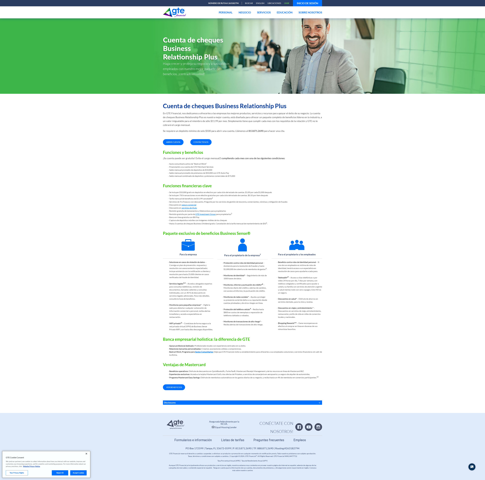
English (260, 3)
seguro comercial (189, 205)
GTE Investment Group (205, 214)
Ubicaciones (274, 3)
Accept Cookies (78, 473)
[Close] (86, 453)
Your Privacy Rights (17, 473)
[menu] (226, 12)
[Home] (175, 12)
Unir (286, 3)
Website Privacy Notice (31, 466)
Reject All (59, 473)
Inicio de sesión (307, 3)
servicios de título (189, 208)
